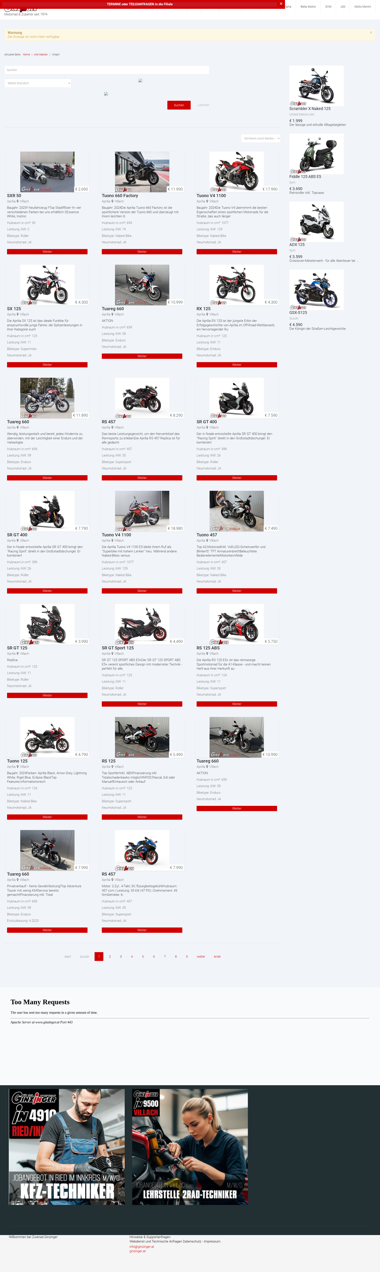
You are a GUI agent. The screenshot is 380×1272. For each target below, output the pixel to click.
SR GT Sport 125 (118, 648)
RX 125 (203, 308)
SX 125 (14, 308)
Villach (24, 201)
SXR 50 (14, 195)
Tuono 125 (17, 761)
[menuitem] (286, 6)
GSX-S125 (298, 312)
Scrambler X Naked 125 (310, 108)
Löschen (203, 105)
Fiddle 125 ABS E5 (305, 176)
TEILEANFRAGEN (142, 4)
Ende (217, 956)
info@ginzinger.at (142, 1247)
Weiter (47, 252)
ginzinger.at (138, 1251)
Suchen (179, 105)
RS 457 (108, 421)
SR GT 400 (207, 421)
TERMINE (114, 4)
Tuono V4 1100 (211, 195)
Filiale (168, 4)
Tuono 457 (207, 534)
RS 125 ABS (208, 648)
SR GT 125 (17, 648)
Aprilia (11, 201)
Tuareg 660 (113, 308)
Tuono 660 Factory (120, 195)
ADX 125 (297, 244)
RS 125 (108, 761)
